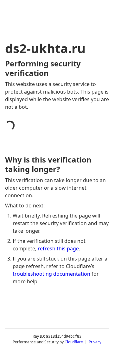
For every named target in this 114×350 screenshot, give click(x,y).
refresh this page (58, 248)
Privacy (95, 342)
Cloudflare (74, 342)
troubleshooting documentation (51, 273)
